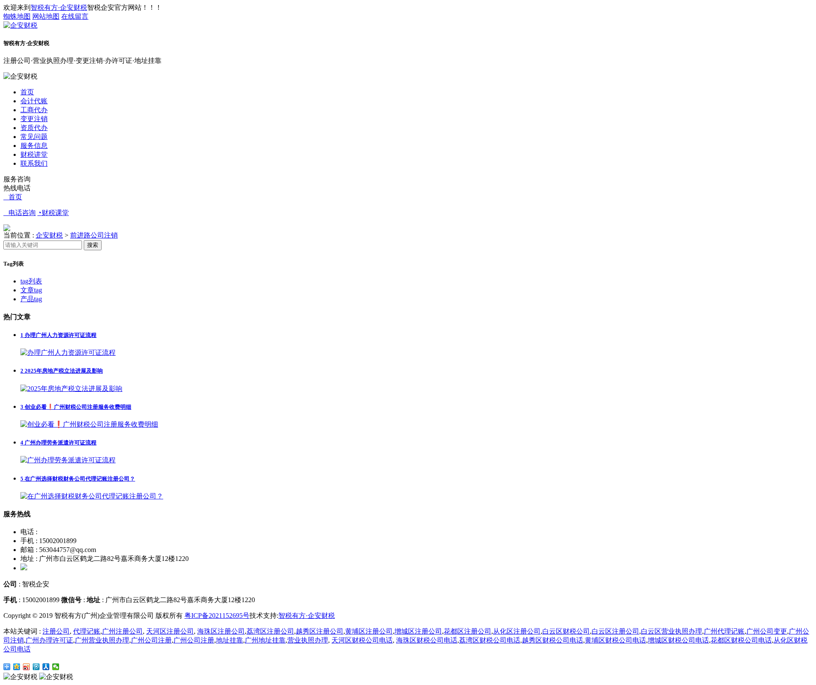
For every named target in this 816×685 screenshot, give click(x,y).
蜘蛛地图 (17, 16)
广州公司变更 (766, 631)
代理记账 (86, 631)
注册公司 (56, 631)
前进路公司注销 (94, 235)
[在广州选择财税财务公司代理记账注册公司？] (91, 496)
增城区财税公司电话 (678, 640)
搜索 (92, 245)
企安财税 (49, 235)
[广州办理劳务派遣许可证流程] (68, 460)
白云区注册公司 (615, 631)
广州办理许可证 (49, 640)
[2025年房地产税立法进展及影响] (71, 388)
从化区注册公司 (517, 631)
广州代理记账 (724, 631)
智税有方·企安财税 (59, 7)
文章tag (31, 290)
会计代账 (34, 101)
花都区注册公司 (467, 631)
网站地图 (46, 16)
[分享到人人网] (46, 666)
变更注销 (34, 118)
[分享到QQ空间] (16, 666)
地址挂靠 (229, 640)
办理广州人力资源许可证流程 (58, 335)
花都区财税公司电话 (741, 640)
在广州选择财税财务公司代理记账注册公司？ (77, 479)
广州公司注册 (151, 640)
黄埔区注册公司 (369, 631)
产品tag (31, 299)
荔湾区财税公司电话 (489, 640)
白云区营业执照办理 (671, 631)
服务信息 (34, 145)
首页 (27, 92)
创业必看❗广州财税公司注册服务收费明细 (75, 407)
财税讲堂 (34, 154)
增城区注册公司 (418, 631)
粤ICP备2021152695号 (216, 615)
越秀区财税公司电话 (552, 640)
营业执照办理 (307, 640)
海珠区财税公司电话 (426, 640)
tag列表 (31, 281)
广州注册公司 (122, 631)
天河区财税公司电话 (362, 640)
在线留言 (74, 16)
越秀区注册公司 (319, 631)
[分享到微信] (56, 666)
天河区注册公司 (170, 631)
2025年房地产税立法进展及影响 (61, 371)
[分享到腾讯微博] (36, 666)
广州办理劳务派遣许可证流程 (58, 442)
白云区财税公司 (566, 631)
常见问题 (34, 136)
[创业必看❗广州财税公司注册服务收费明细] (89, 424)
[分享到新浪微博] (26, 666)
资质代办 (34, 127)
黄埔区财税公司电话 (615, 640)
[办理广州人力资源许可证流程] (68, 352)
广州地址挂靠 (265, 640)
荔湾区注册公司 (270, 631)
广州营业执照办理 (102, 640)
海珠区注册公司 (221, 631)
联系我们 (34, 163)
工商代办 (34, 109)
